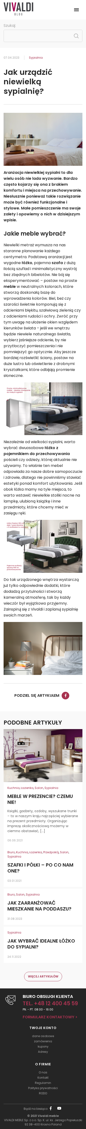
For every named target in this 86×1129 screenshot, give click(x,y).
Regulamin (43, 1083)
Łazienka (27, 788)
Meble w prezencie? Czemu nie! (40, 799)
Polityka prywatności (43, 1088)
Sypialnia (36, 58)
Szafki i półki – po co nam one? (40, 868)
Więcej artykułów (43, 976)
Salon (39, 788)
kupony (43, 1046)
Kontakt (43, 1078)
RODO (43, 1093)
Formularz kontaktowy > (50, 1017)
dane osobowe (43, 1036)
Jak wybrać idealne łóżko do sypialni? (41, 944)
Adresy (43, 1052)
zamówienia (43, 1041)
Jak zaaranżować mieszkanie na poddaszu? (39, 906)
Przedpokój (51, 852)
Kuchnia (13, 788)
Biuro (11, 852)
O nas (43, 1072)
